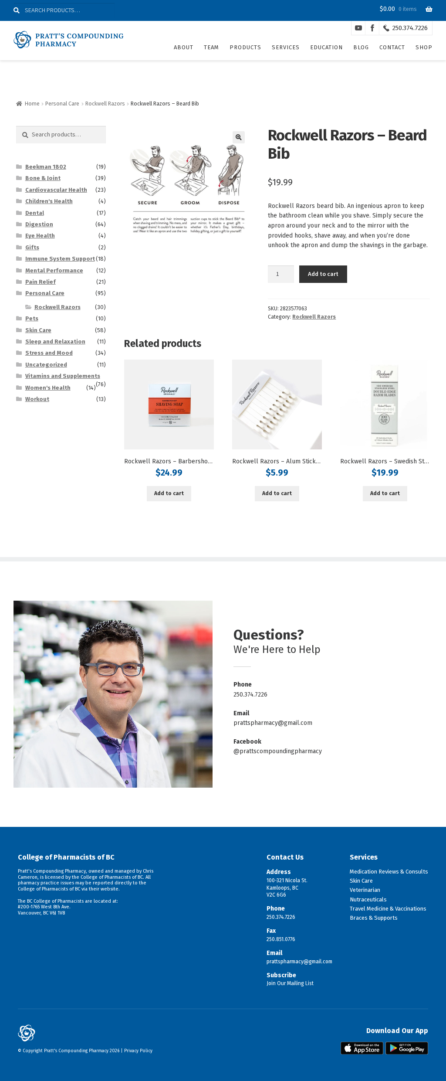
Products (245, 47)
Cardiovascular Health (56, 190)
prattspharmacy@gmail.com (272, 723)
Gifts (32, 247)
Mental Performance (54, 270)
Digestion (39, 224)
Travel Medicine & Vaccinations (388, 908)
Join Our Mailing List (290, 983)
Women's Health (48, 387)
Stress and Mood (49, 353)
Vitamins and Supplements (62, 376)
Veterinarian (365, 890)
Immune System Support (60, 258)
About (183, 47)
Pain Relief (40, 282)
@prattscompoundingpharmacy (277, 751)
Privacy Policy (138, 1051)
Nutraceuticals (368, 899)
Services (286, 47)
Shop (424, 47)
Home (32, 104)
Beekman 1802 (45, 166)
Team (211, 47)
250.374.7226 (410, 28)
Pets (31, 318)
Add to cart (323, 274)
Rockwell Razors (105, 104)
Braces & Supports (374, 917)
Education (326, 47)
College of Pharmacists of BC (66, 857)
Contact (392, 47)
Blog (361, 47)
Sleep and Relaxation (55, 341)
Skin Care (38, 330)
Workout (37, 399)
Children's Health (49, 201)
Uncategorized (46, 364)
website (109, 889)
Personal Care (62, 104)
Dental (34, 213)
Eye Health (40, 235)
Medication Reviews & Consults (389, 871)
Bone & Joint (43, 178)
